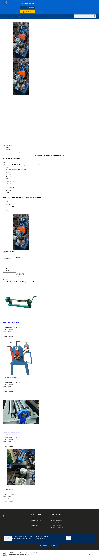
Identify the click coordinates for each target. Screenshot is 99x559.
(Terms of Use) (35, 552)
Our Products (31, 16)
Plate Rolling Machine (11, 151)
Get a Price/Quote (7, 161)
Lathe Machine (55, 530)
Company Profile (19, 16)
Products (8, 149)
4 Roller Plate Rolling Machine (11, 432)
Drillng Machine (55, 518)
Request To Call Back (8, 145)
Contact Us (41, 16)
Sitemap (34, 528)
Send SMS (56, 545)
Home (7, 147)
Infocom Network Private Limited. (27, 554)
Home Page (8, 16)
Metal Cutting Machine (57, 527)
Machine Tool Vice (56, 525)
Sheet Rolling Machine (9, 377)
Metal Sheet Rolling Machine (11, 322)
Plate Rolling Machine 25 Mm (11, 487)
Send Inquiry (28, 12)
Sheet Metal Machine (57, 522)
